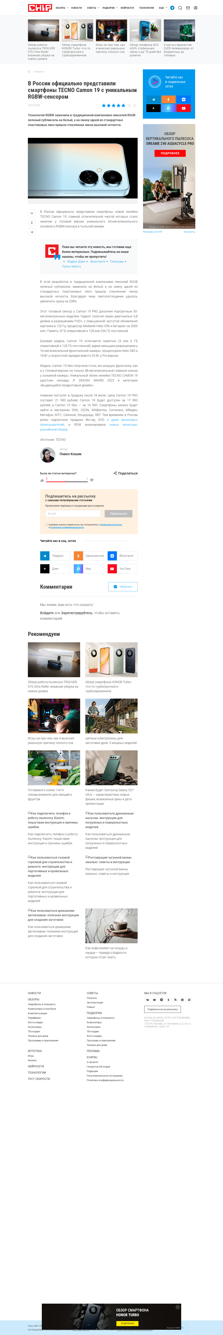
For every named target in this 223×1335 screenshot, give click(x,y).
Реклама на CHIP (152, 232)
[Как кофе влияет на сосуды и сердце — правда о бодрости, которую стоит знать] (111, 925)
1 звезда (104, 105)
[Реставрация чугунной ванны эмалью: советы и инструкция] (111, 859)
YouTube (125, 568)
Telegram (58, 555)
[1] (42, 480)
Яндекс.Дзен (76, 261)
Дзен (55, 568)
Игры (31, 1055)
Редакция (92, 1071)
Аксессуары (35, 1027)
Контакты (189, 232)
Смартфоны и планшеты (42, 1004)
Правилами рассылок (111, 524)
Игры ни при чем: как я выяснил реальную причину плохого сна (110, 48)
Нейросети (127, 7)
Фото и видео (35, 1022)
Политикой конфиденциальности (67, 527)
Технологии (146, 7)
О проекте (92, 1062)
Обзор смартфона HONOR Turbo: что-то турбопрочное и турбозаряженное (76, 50)
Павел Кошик (71, 454)
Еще (161, 7)
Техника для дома (38, 1036)
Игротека (35, 1051)
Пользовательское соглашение (104, 1075)
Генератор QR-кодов (98, 1066)
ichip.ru (92, 1057)
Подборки (108, 7)
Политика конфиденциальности (105, 1080)
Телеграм (117, 261)
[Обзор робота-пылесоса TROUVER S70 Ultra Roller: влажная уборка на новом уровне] (54, 659)
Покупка (92, 998)
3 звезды (113, 105)
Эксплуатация (95, 1002)
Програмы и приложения (101, 1040)
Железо (32, 1060)
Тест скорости (39, 1079)
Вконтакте (97, 261)
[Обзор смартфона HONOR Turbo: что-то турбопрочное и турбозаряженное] (111, 659)
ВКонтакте (126, 555)
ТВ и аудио (34, 1031)
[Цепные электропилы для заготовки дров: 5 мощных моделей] (111, 716)
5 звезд (123, 105)
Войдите (47, 613)
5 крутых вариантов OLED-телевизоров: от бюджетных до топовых (179, 50)
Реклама (93, 1051)
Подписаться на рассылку (163, 1009)
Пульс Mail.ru (71, 266)
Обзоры (60, 7)
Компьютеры (94, 1022)
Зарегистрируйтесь (76, 613)
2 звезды (108, 105)
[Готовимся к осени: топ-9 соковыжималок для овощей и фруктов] (54, 767)
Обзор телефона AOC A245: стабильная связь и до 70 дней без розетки (145, 50)
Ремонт (91, 1007)
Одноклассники (95, 555)
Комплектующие (37, 1013)
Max (88, 568)
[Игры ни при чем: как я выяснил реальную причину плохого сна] (54, 716)
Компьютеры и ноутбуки (42, 1008)
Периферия (34, 1017)
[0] (92, 480)
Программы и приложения (43, 1040)
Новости (76, 7)
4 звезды (118, 105)
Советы (91, 7)
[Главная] (29, 71)
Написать (126, 586)
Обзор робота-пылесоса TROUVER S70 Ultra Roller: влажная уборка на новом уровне (41, 51)
